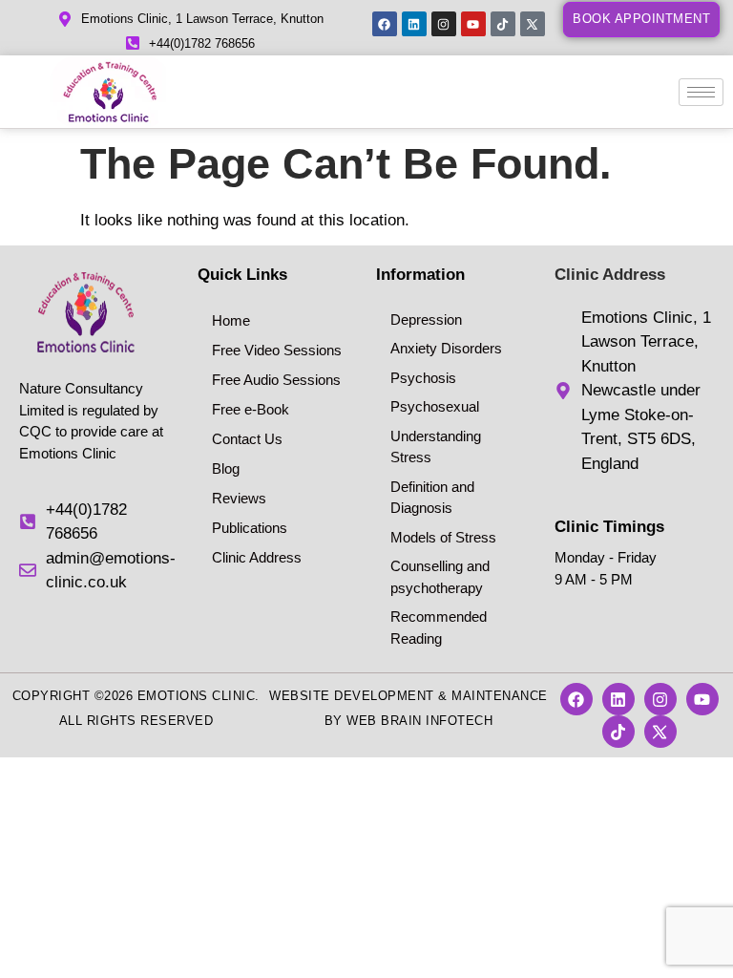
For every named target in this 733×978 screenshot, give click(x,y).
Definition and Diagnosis (432, 497)
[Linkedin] (414, 23)
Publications (249, 528)
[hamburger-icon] (701, 92)
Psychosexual (434, 406)
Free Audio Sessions (276, 380)
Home (231, 320)
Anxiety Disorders (446, 348)
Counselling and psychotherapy (440, 577)
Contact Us (247, 439)
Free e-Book (250, 409)
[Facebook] (384, 23)
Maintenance (499, 696)
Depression (426, 319)
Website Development (351, 696)
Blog (226, 468)
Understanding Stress (435, 447)
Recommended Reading (438, 627)
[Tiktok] (503, 23)
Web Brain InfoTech (419, 720)
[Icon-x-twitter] (532, 23)
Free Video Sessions (277, 350)
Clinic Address (257, 557)
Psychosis (423, 378)
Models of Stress (443, 537)
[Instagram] (443, 23)
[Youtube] (473, 23)
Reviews (239, 498)
